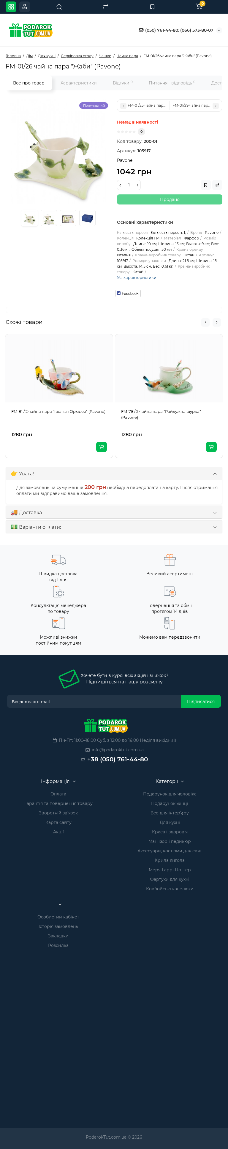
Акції (58, 832)
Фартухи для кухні (169, 879)
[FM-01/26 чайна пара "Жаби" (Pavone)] (58, 151)
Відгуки (123, 83)
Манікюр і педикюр (169, 841)
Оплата (58, 794)
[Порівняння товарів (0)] (105, 7)
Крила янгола (170, 860)
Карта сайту (58, 822)
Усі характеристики (136, 277)
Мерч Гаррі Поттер (170, 869)
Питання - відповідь (172, 83)
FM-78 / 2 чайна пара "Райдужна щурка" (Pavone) (161, 414)
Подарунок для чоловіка (170, 794)
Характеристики (79, 83)
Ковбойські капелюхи (170, 888)
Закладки (58, 936)
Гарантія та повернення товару (58, 803)
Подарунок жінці (169, 803)
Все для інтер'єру (170, 813)
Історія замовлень (58, 926)
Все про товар (29, 83)
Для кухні (170, 822)
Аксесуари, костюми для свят (169, 851)
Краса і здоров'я (170, 832)
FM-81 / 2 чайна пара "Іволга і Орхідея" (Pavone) (58, 411)
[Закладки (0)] (152, 7)
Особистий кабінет (58, 917)
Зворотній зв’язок (58, 813)
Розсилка (58, 945)
